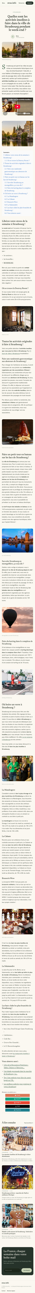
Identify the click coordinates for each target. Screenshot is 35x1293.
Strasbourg (17, 12)
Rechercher (21, 3)
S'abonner (29, 3)
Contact (3, 1291)
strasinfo (11, 3)
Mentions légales (11, 1291)
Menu (3, 3)
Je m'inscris (27, 1270)
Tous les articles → (28, 1123)
